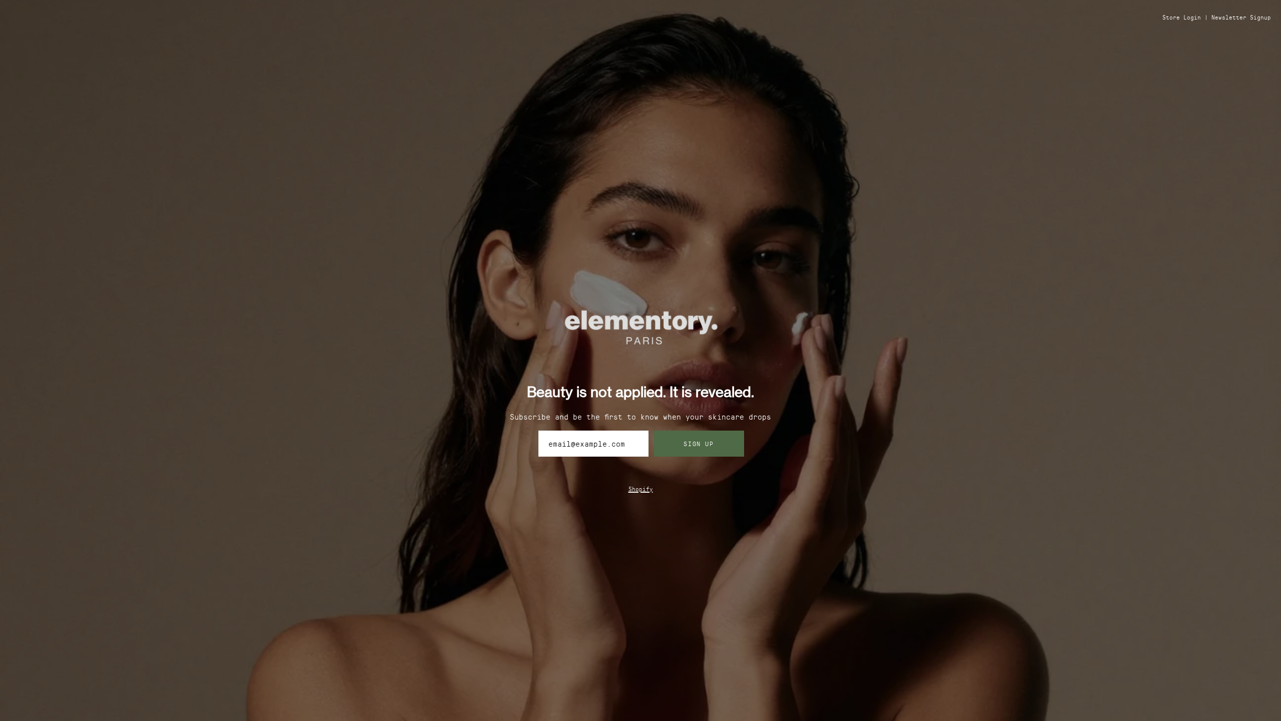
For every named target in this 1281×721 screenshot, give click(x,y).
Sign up (699, 443)
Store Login (1181, 17)
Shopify (640, 489)
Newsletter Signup (1241, 17)
